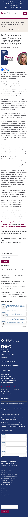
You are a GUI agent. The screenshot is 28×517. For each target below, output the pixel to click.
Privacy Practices (5, 495)
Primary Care (17, 242)
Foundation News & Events (8, 380)
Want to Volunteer (6, 470)
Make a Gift (4, 472)
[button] (2, 326)
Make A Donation (6, 376)
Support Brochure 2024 (7, 382)
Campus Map (4, 357)
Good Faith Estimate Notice (8, 478)
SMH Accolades (5, 484)
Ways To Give (5, 374)
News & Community (12, 238)
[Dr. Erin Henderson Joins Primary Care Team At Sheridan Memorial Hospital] (14, 57)
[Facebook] (2, 69)
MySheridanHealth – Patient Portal (14, 8)
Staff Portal (4, 489)
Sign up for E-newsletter (7, 463)
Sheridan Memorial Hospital (7, 22)
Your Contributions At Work (8, 378)
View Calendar (23, 326)
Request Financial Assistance (9, 465)
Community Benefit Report (8, 461)
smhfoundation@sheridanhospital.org (10, 393)
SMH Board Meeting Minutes (9, 474)
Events (5, 238)
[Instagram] (5, 69)
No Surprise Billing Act (7, 480)
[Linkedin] (8, 69)
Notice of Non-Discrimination (9, 476)
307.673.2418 (5, 392)
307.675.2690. (16, 224)
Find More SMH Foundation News (10, 365)
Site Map (3, 493)
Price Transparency (6, 482)
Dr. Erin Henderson (8, 242)
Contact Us (4, 491)
